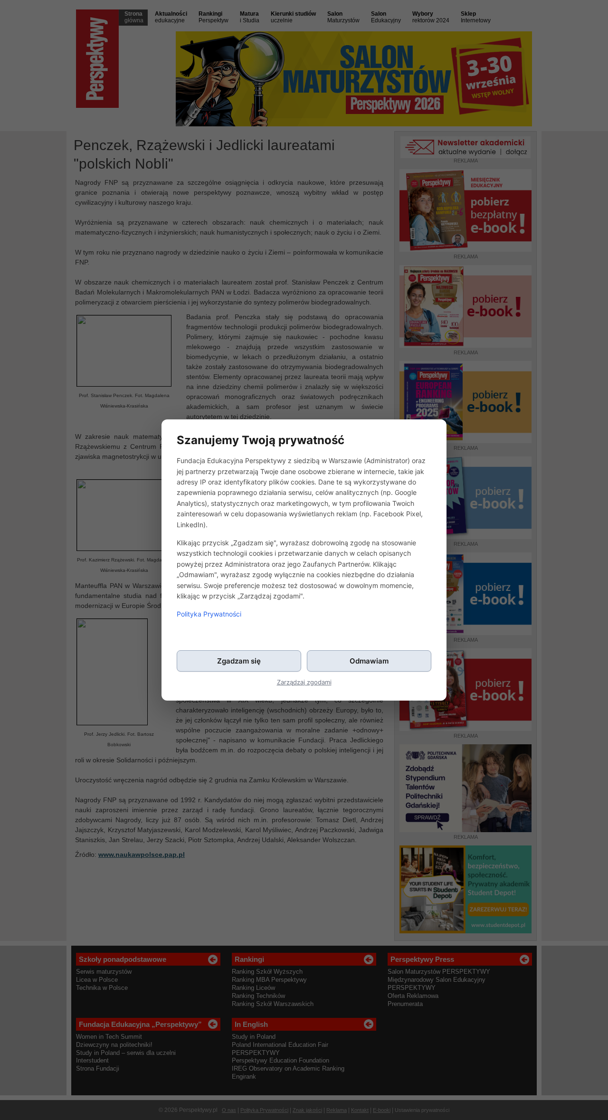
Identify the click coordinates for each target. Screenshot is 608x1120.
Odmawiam (369, 660)
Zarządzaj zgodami (304, 682)
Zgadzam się (239, 660)
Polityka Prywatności (209, 614)
